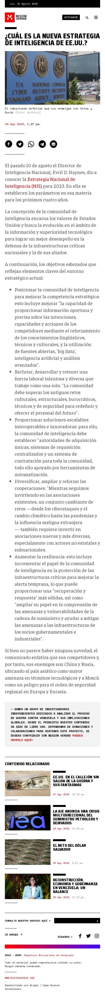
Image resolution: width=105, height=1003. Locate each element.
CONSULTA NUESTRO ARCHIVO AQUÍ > (28, 921)
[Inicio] (16, 17)
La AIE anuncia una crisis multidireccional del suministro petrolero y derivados (76, 817)
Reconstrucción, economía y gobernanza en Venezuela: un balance (75, 886)
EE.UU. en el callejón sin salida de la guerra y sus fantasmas (76, 781)
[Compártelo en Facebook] (8, 144)
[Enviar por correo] (53, 144)
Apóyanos (71, 17)
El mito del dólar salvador (69, 847)
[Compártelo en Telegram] (42, 144)
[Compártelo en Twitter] (19, 144)
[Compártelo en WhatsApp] (31, 144)
